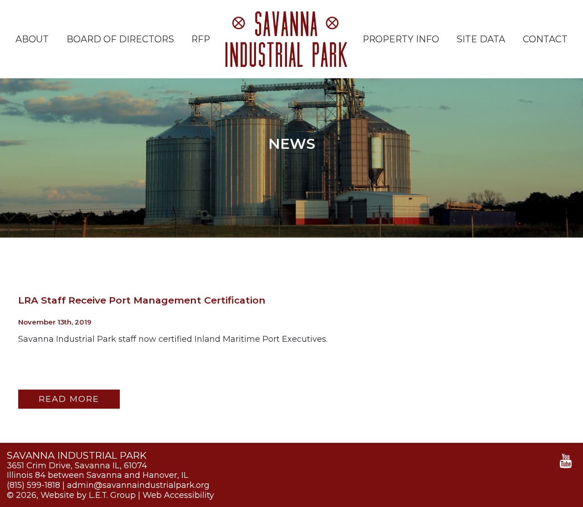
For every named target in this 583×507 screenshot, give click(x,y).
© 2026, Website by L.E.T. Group (71, 495)
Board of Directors (120, 39)
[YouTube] (566, 461)
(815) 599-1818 (33, 485)
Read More (69, 399)
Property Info (401, 39)
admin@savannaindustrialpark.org (138, 485)
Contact (545, 39)
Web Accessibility (178, 495)
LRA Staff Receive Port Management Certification (142, 300)
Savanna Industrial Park (286, 39)
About (32, 39)
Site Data (480, 39)
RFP (200, 39)
